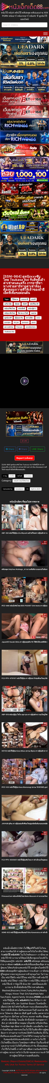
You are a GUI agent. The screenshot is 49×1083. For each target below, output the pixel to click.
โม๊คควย (15, 299)
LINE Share (37, 449)
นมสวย (33, 313)
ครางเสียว (29, 318)
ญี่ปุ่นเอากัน (19, 318)
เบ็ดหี (25, 304)
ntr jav (16, 322)
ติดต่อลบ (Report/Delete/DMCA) (17, 1061)
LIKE (25, 441)
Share (11, 449)
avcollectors (31, 327)
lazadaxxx (19, 489)
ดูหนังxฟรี (8, 318)
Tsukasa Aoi (9, 332)
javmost (25, 322)
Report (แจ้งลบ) (24, 458)
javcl (33, 322)
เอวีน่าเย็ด (8, 304)
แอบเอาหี (24, 299)
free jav (19, 327)
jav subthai (8, 327)
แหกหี (33, 299)
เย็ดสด (17, 304)
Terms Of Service (35, 1064)
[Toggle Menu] (45, 33)
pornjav (7, 322)
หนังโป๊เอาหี (34, 304)
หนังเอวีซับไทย (9, 308)
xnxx (38, 318)
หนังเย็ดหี (21, 308)
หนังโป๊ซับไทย (24, 481)
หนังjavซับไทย (9, 313)
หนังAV (16, 481)
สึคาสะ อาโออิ (23, 313)
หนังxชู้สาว (32, 308)
